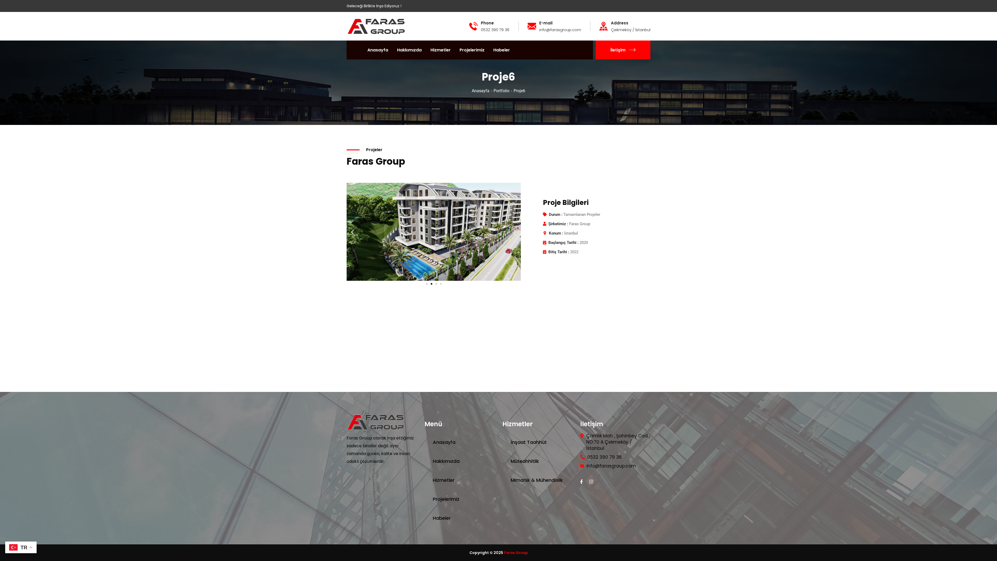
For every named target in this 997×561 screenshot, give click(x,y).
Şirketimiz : (558, 224)
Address (619, 23)
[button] (352, 232)
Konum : (556, 233)
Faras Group (516, 552)
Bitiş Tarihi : (558, 252)
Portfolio (501, 90)
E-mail (546, 23)
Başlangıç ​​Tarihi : (563, 242)
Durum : (555, 214)
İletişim (617, 50)
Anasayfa (480, 90)
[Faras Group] (376, 25)
